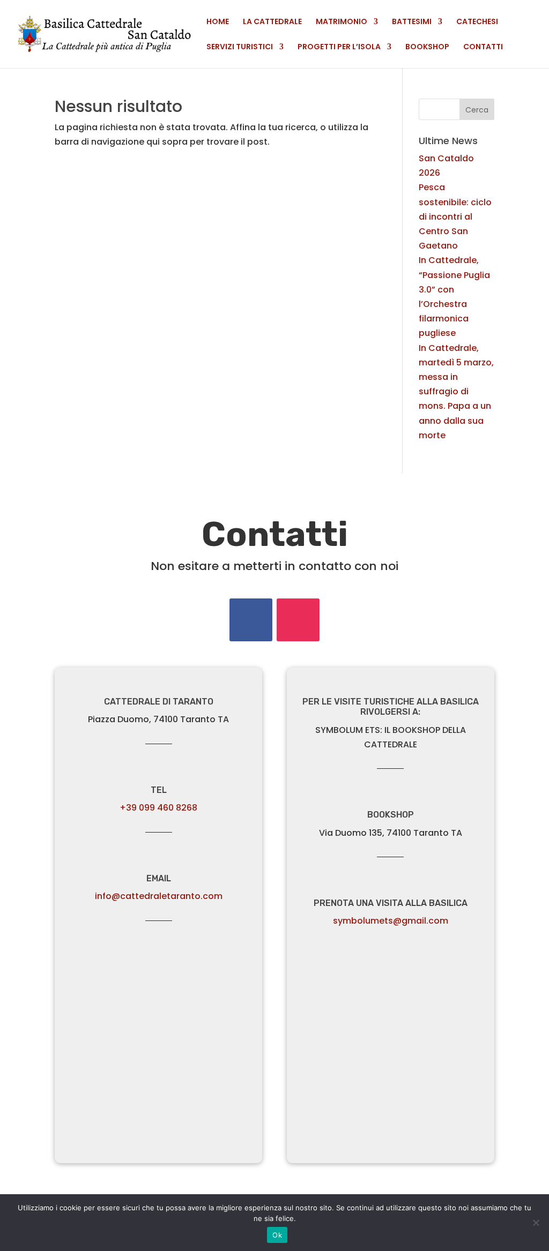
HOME (217, 22)
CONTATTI (483, 47)
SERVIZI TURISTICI (239, 47)
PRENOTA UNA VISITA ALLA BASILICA (391, 903)
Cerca (476, 109)
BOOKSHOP (427, 47)
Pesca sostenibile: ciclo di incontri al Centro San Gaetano (455, 216)
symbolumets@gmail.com (390, 921)
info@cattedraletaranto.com (158, 896)
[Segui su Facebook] (250, 619)
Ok (277, 1235)
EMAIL (158, 878)
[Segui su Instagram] (298, 619)
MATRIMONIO (341, 22)
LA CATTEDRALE (272, 22)
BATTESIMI (412, 22)
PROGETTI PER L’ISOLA (339, 47)
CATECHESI (477, 22)
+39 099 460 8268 (158, 807)
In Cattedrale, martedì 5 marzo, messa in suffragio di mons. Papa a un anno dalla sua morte (456, 391)
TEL (159, 790)
